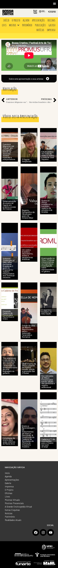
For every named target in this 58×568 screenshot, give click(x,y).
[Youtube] (50, 532)
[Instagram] (43, 532)
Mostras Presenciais (14, 503)
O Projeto (9, 489)
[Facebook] (35, 532)
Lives (7, 496)
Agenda (8, 476)
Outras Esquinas (12, 509)
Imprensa (9, 486)
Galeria (8, 483)
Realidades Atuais (13, 519)
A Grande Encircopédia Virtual (18, 506)
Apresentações (12, 479)
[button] (54, 3)
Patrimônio (10, 516)
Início (7, 472)
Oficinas (8, 493)
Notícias (8, 513)
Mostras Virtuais (12, 499)
